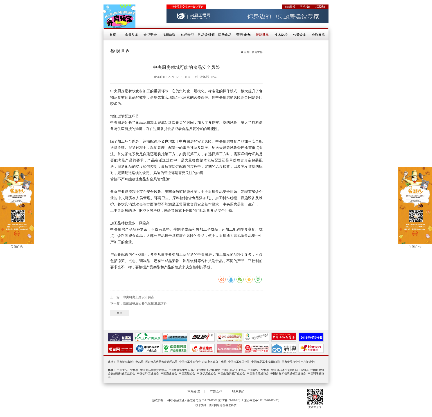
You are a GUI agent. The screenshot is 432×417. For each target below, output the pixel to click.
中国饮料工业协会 (148, 373)
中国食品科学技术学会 (153, 370)
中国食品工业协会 (127, 370)
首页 (113, 35)
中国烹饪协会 (187, 373)
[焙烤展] (119, 16)
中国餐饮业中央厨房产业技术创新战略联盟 (194, 370)
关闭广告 (17, 247)
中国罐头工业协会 (258, 370)
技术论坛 (281, 35)
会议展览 (318, 35)
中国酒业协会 (169, 373)
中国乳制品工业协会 (234, 370)
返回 (119, 313)
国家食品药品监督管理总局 (161, 361)
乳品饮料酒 (206, 35)
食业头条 (131, 35)
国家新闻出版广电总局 (130, 361)
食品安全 (150, 35)
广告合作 (216, 391)
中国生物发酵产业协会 (231, 373)
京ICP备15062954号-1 (230, 400)
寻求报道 (305, 6)
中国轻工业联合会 (189, 361)
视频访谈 (169, 35)
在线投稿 (290, 6)
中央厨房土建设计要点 (138, 297)
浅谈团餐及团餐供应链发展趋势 (145, 303)
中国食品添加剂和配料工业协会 (290, 370)
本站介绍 (193, 391)
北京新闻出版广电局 (214, 361)
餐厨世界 (262, 35)
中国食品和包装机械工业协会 (288, 373)
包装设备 (299, 35)
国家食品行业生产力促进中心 (299, 361)
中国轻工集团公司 (239, 361)
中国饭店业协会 (206, 373)
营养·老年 (243, 35)
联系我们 (320, 6)
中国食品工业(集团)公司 (265, 361)
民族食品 (225, 35)
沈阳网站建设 (217, 405)
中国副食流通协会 (258, 373)
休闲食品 (187, 35)
